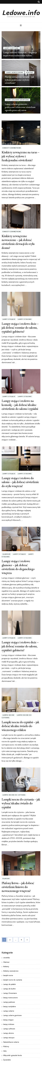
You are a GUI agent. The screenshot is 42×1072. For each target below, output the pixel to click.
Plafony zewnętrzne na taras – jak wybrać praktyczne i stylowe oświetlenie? (19, 79)
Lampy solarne (8, 1011)
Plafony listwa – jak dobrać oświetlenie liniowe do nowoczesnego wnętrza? (18, 887)
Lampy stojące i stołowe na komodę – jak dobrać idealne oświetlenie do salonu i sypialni (20, 405)
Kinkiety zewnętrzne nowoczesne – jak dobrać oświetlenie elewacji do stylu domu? (18, 242)
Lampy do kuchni (9, 989)
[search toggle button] (39, 2)
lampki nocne (8, 715)
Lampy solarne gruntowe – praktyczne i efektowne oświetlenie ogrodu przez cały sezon (20, 107)
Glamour (6, 554)
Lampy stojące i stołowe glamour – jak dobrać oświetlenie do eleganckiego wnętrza (18, 567)
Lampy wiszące (8, 1038)
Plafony (29, 72)
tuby (5, 1051)
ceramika (6, 958)
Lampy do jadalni (9, 984)
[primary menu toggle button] (21, 25)
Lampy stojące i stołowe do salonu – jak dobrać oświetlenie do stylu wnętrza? (20, 482)
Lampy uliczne (8, 1033)
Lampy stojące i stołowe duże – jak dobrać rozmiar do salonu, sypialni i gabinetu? (20, 328)
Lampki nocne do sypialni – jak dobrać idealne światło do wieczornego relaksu (20, 726)
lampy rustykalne (9, 1006)
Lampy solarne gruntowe (17, 100)
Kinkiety (6, 966)
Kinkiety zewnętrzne (12, 148)
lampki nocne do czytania (14, 795)
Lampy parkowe (9, 1002)
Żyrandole (7, 1060)
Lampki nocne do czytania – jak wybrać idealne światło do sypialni (21, 803)
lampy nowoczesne (14, 72)
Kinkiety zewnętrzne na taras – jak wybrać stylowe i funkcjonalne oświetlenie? (20, 156)
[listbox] (21, 72)
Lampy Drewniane (10, 993)
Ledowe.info (21, 12)
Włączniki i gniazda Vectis (12, 1055)
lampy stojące (9, 319)
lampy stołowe (24, 319)
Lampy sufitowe (12, 48)
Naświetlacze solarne (11, 1042)
